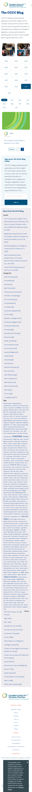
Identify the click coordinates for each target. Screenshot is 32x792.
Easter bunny (20, 482)
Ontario (16, 547)
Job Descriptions (17, 514)
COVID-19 (13, 465)
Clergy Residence (21, 452)
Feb (4, 107)
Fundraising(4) (9, 330)
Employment (11, 486)
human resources (23, 507)
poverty (18, 561)
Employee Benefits (22, 484)
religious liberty (20, 579)
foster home (15, 494)
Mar (27, 104)
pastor (9, 555)
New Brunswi (22, 536)
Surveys (17, 590)
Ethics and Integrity (19, 488)
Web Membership (7, 607)
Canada (14, 424)
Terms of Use (16, 737)
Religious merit (7, 581)
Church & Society (11, 450)
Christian (10, 443)
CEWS (5, 433)
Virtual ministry (20, 602)
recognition (23, 570)
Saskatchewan (10, 583)
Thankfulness (25, 594)
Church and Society (19, 450)
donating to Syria (24, 477)
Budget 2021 (12, 422)
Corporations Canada (19, 462)
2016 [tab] (16, 80)
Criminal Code (18, 467)
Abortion (5, 407)
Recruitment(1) (9, 371)
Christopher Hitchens (12, 447)
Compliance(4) (9, 307)
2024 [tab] (26, 61)
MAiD (24, 532)
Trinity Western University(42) (14, 677)
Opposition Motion (8, 551)
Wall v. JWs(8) (8, 680)
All (4, 100)
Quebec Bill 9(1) (9, 662)
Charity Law (16, 439)
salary (5, 583)
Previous (11, 149)
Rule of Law (23, 581)
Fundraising (22, 499)
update (14, 602)
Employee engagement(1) (12, 322)
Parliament (14, 553)
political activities (14, 559)
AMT (8, 412)
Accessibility (11, 407)
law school (15, 521)
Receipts (19, 570)
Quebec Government (11, 570)
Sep (4, 104)
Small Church (15, 585)
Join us (16, 719)
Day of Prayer (16, 471)
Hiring (16, 505)
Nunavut (27, 544)
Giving (18, 501)
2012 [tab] (26, 86)
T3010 (15, 592)
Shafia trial (9, 585)
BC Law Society (23, 416)
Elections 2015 (7, 484)
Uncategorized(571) (10, 397)
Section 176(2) (9, 669)
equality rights (11, 488)
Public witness (24, 566)
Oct (27, 100)
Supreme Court (23, 587)
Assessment (6, 414)
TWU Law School (10, 600)
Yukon (5, 609)
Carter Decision (16, 431)
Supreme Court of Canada (9, 590)
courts (7, 465)
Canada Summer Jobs (9, 429)
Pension (22, 555)
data (11, 471)
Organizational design (17, 551)
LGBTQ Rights (10, 532)
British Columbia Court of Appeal (20, 420)
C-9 (11, 424)
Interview (26, 511)
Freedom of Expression (13, 497)
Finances (10, 494)
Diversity (11, 477)
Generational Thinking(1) (12, 333)
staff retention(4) (10, 382)
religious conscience (12, 574)
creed (12, 467)
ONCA (12, 547)
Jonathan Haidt (24, 514)
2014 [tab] (6, 86)
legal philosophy (9, 530)
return (18, 581)
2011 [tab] (9, 93)
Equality (5, 488)
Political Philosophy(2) (11, 367)
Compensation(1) (10, 303)
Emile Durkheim (14, 484)
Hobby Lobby (22, 505)
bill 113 (5, 418)
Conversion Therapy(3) (11, 633)
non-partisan (16, 540)
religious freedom (11, 577)
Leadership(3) (8, 356)
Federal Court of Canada (9, 492)
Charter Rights (17, 441)
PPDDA (22, 561)
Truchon (22, 598)
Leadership (8, 527)
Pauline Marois (15, 555)
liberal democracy (18, 532)
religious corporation (21, 574)
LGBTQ (5, 532)
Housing (16, 507)
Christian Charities (17, 443)
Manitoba (6, 534)
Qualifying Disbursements (9, 568)
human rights (6, 509)
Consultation (7, 460)
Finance (5, 494)
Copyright (26, 460)
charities (17, 436)
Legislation (17, 530)
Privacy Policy (16, 740)
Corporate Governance (9, 462)
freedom (20, 494)
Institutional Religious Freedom (10, 511)
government (23, 501)
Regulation (15, 572)
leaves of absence (16, 527)
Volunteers (6, 604)
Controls (12, 460)
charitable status (8, 436)
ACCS (23, 407)
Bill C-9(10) (7, 622)
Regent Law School (8, 572)
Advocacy (11, 410)
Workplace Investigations (22, 607)
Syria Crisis (22, 590)
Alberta (24, 410)
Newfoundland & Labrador (14, 538)
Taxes (19, 592)
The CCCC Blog (12, 12)
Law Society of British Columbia (11, 523)
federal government (20, 492)
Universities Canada (8, 602)
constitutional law (20, 458)
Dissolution (6, 477)
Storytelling (17, 587)
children (5, 443)
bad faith (18, 416)
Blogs (16, 729)
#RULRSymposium (8, 405)
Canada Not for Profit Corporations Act (16, 427)
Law (20, 516)
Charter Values (24, 441)
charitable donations (12, 433)
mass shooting (25, 534)
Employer (6, 486)
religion (22, 572)
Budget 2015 (6, 422)
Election (25, 482)
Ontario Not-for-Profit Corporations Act (15, 549)
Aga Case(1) (8, 618)
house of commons (10, 507)
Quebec (17, 568)
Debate (21, 471)
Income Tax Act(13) (10, 348)
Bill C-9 (12, 418)
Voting (10, 604)
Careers (16, 716)
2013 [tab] (16, 86)
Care (11, 431)
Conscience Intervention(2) (13, 630)
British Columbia (8, 420)
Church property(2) (10, 299)
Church (20, 448)
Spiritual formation (9, 587)
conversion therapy (19, 460)
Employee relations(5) (11, 326)
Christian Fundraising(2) (12, 296)
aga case (17, 410)
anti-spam (19, 412)
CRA (18, 465)
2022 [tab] (16, 67)
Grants (26, 503)
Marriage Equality (17, 534)
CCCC (12, 133)
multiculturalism (14, 536)
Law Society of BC (23, 521)
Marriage (10, 534)
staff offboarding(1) (10, 375)
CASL (22, 431)
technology (13, 594)
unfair (23, 600)
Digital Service (17, 473)
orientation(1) (8, 363)
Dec (12, 100)
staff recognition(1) (10, 379)
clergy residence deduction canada (21, 454)
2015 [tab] (26, 80)
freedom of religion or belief (12, 499)
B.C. (14, 416)
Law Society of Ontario (23, 523)
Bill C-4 (8, 418)
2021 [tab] (26, 67)
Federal (24, 490)
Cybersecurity (7, 471)
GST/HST (13, 505)
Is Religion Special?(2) (11, 645)
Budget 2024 (6, 424)
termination (19, 594)
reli (19, 572)
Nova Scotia (17, 542)
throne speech (7, 596)
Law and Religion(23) (11, 352)
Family (19, 490)
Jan (16, 107)
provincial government (15, 566)
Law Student (20, 525)
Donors (11, 482)
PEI (19, 555)
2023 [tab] (6, 67)
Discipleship (20, 475)
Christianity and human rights (13, 445)
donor (22, 480)
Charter (21, 439)
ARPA (23, 412)
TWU (5, 600)
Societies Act (22, 585)
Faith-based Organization (12, 490)
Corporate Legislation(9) (12, 311)
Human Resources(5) (11, 345)
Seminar (21, 583)
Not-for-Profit (11, 542)
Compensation (7, 458)
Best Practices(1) (9, 288)
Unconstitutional (18, 600)
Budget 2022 (19, 422)
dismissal (25, 475)
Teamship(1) (8, 390)
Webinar (14, 607)
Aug (12, 104)
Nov (20, 100)
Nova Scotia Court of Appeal (18, 544)
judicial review (7, 516)
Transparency (14, 596)
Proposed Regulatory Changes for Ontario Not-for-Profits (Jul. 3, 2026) (15, 248)
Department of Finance (9, 473)
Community (23, 456)
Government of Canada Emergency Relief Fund (14, 503)
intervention (20, 511)
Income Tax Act (14, 509)
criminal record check (21, 469)
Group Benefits (7, 505)
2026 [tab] (6, 61)
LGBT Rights (23, 530)
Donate (16, 726)
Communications (16, 456)
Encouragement (18, 486)
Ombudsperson (7, 547)
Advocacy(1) (8, 284)
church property (13, 452)
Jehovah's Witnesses (8, 514)
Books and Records (22, 418)
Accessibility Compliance (16, 746)
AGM (20, 410)
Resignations (14, 581)
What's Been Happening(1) (13, 684)
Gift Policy (16, 750)
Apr (20, 104)
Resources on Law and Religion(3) (15, 665)
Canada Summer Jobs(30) (13, 626)
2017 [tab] (6, 80)
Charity (25, 436)
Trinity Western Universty (14, 598)
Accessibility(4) (9, 281)
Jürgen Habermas (15, 516)
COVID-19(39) (8, 315)
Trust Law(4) (8, 394)
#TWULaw (15, 405)
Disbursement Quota (12, 475)
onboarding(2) (9, 360)
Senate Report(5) (10, 673)
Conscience (13, 458)
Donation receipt (12, 480)
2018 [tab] (26, 74)
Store (16, 722)
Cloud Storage (9, 456)
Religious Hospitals (11, 579)
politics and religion (11, 561)
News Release (24, 538)
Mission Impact (7, 536)
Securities (16, 583)
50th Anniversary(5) (11, 277)
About (16, 713)
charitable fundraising (22, 433)
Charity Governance (8, 439)
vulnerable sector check (17, 604)
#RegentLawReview (17, 403)
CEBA (25, 431)
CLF (4, 456)
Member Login (16, 709)
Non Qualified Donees (8, 540)
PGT (10, 557)
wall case (26, 604)
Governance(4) (9, 337)
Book (16, 418)
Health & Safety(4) (10, 341)
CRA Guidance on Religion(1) (13, 641)
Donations (18, 480)
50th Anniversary (24, 405)
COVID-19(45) (8, 637)
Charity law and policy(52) (13, 292)
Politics (5, 561)
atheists (11, 414)
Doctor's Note (17, 477)
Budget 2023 (25, 422)
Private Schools (17, 564)
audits (11, 416)
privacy (12, 564)
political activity (22, 559)
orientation (25, 551)
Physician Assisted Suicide (17, 557)
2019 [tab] (16, 74)
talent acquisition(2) (11, 386)
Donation (5, 480)
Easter (15, 482)
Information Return (23, 509)
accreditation (17, 407)
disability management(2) (13, 318)
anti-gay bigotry (13, 412)
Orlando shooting (7, 553)
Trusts (26, 598)
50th (19, 405)
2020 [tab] (6, 74)
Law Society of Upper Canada (10, 525)
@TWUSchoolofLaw (7, 403)
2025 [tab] (16, 61)
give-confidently (12, 501)
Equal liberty (25, 486)
